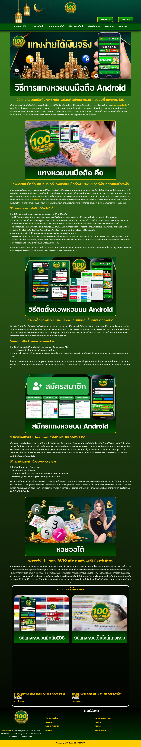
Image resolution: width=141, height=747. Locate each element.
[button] (38, 26)
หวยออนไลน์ (37, 26)
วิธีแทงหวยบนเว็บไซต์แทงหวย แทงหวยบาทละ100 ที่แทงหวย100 (97, 695)
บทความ (123, 26)
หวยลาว (98, 725)
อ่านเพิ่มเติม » (19, 701)
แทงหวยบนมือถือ (119, 105)
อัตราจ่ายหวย (94, 26)
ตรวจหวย (109, 26)
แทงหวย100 (79, 742)
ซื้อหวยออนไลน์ (76, 26)
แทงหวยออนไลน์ (56, 26)
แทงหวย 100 (20, 26)
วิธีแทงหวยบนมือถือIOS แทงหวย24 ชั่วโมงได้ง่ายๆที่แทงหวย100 (39, 695)
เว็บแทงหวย (37, 199)
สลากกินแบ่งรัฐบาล (103, 718)
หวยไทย (98, 722)
